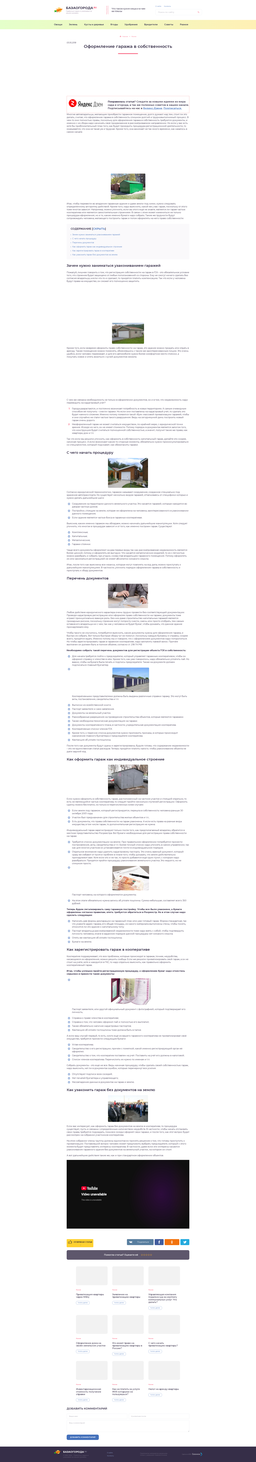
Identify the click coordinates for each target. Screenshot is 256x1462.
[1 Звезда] (142, 1255)
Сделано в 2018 (186, 1454)
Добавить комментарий (82, 1437)
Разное (78, 1290)
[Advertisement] (128, 77)
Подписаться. (172, 108)
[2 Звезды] (144, 1255)
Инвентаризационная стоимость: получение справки (88, 1392)
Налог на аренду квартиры (163, 1389)
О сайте (158, 6)
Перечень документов (83, 242)
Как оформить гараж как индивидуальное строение (97, 246)
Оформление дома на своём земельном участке (90, 1344)
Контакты (167, 6)
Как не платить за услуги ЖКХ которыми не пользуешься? (126, 1392)
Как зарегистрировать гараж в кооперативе (93, 250)
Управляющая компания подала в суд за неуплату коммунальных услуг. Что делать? (162, 1298)
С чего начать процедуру (84, 238)
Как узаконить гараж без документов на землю (95, 254)
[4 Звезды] (149, 1255)
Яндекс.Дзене (152, 108)
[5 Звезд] (151, 1255)
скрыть (99, 228)
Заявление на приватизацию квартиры (126, 1295)
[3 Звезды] (146, 1255)
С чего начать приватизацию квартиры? (163, 1344)
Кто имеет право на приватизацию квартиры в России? (127, 1346)
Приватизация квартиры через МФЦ (90, 1295)
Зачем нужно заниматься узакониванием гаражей (96, 234)
